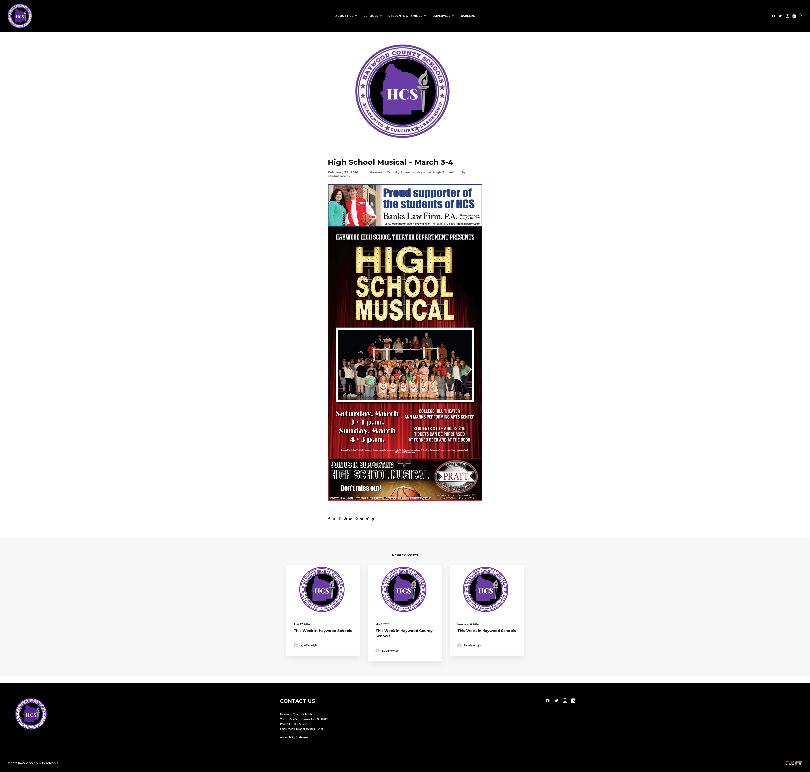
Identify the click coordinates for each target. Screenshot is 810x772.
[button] (774, 16)
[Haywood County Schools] (20, 16)
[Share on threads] (339, 518)
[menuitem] (346, 16)
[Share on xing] (367, 518)
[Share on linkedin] (350, 518)
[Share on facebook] (328, 518)
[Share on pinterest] (345, 518)
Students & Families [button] (405, 16)
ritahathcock (339, 176)
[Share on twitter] (334, 518)
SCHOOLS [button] (370, 16)
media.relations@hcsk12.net (305, 728)
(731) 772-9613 (299, 724)
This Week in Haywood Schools (323, 631)
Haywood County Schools (392, 172)
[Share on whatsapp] (356, 518)
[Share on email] (372, 518)
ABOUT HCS (344, 16)
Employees (441, 16)
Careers (468, 16)
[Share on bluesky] (361, 518)
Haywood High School (435, 172)
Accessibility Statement (294, 737)
